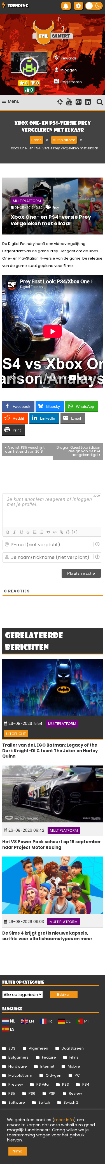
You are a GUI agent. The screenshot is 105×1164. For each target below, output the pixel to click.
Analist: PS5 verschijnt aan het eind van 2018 (25, 449)
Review (75, 1093)
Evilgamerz (18, 1057)
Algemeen (38, 1048)
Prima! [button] (18, 1151)
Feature (49, 1057)
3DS (11, 1048)
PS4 (85, 1084)
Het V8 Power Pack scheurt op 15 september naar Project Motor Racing (51, 844)
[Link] (61, 532)
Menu (14, 101)
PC (77, 1075)
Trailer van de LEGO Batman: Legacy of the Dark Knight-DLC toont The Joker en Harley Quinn (50, 750)
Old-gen (53, 1075)
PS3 (65, 1084)
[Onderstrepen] (21, 532)
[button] (94, 6)
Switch (44, 1102)
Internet (47, 1066)
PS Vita (42, 1084)
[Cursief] (14, 532)
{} (68, 532)
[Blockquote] (48, 532)
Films (73, 1057)
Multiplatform (27, 200)
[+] (75, 532)
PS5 (11, 1093)
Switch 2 (71, 1102)
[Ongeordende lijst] (41, 532)
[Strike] (27, 532)
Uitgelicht (16, 733)
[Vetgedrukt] (7, 532)
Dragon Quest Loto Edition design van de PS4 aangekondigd (78, 451)
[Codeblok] (54, 532)
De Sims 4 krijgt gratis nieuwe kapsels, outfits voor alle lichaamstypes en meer (47, 936)
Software (16, 1102)
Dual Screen (73, 1048)
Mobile (74, 1066)
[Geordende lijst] (34, 532)
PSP (52, 1093)
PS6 (32, 1093)
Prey (55, 207)
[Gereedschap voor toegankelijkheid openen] (78, 6)
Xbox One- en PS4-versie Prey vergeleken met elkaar (51, 220)
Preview (15, 1084)
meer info (64, 1120)
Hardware (17, 1066)
